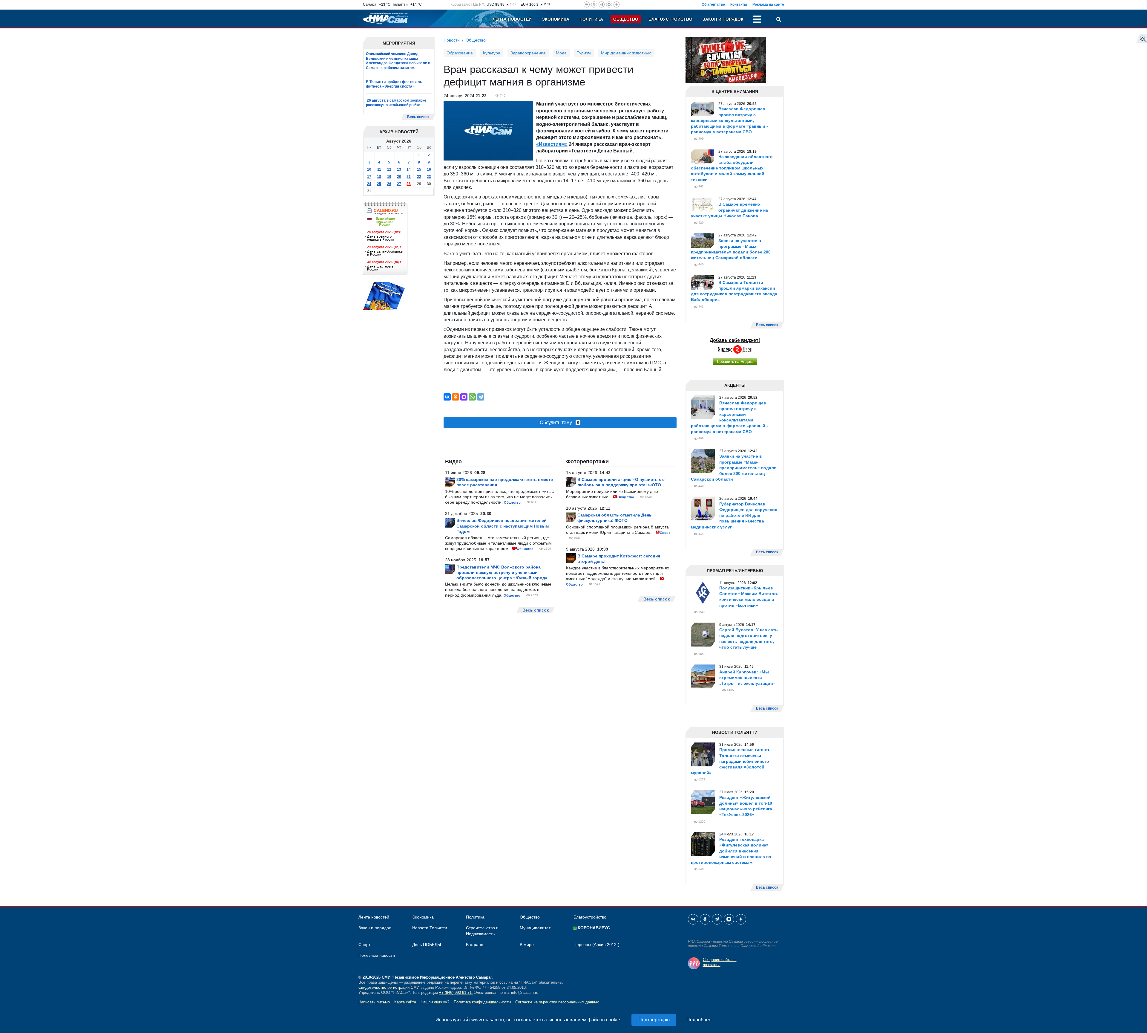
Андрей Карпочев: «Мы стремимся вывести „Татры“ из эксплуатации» (747, 678)
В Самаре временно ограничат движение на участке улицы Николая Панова (729, 210)
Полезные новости (376, 955)
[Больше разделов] (757, 20)
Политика (591, 19)
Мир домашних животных (626, 53)
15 (419, 169)
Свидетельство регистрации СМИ (388, 987)
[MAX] (463, 397)
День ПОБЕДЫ (426, 944)
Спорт (665, 532)
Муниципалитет (535, 927)
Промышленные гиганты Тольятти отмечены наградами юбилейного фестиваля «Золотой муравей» (731, 761)
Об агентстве (713, 4)
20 (399, 177)
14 (409, 169)
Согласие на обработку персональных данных (557, 1002)
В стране (474, 944)
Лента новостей (512, 19)
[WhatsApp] (472, 397)
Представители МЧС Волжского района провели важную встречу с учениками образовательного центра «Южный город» (502, 572)
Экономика (555, 19)
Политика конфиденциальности (482, 1002)
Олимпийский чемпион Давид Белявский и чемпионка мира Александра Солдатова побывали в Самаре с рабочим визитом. (398, 61)
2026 (406, 141)
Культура (491, 53)
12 (389, 169)
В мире (527, 944)
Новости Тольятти (429, 927)
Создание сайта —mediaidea (720, 962)
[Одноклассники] (455, 397)
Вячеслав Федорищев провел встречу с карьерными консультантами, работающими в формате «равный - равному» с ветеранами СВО (729, 120)
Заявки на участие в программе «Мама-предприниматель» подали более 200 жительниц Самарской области (734, 468)
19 (389, 177)
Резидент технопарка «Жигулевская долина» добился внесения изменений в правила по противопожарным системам (731, 851)
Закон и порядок (723, 19)
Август (393, 141)
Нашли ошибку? (435, 1002)
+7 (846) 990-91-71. (456, 992)
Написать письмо (374, 1002)
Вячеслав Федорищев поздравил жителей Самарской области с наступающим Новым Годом (502, 526)
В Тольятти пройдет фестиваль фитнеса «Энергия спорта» (394, 84)
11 (379, 169)
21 (409, 177)
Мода (561, 53)
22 (419, 177)
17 (369, 177)
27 (399, 184)
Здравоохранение (528, 53)
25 (379, 184)
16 (429, 169)
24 (369, 184)
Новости (452, 40)
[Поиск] (778, 20)
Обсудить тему (559, 422)
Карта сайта (405, 1002)
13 (399, 169)
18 (379, 177)
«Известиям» (552, 144)
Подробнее (698, 1019)
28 (409, 184)
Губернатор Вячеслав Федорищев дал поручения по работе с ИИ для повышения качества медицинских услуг (734, 515)
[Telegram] (480, 397)
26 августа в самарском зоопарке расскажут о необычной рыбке (396, 102)
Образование (460, 53)
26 (389, 184)
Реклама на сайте (768, 4)
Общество (625, 19)
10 (369, 169)
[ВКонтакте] (447, 397)
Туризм (584, 53)
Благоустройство (670, 19)
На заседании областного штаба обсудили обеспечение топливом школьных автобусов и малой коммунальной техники (732, 168)
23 (429, 177)
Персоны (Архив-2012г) (596, 944)
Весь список (418, 117)
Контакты (738, 4)
